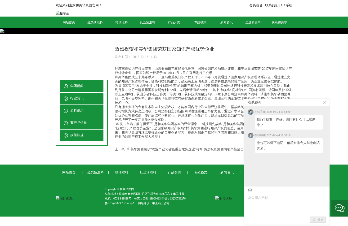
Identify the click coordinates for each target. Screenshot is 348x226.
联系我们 (271, 5)
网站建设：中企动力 (151, 203)
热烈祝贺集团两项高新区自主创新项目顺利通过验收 (242, 149)
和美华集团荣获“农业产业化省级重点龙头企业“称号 (165, 149)
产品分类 (174, 172)
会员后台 (256, 5)
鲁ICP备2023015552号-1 (119, 203)
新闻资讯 (227, 172)
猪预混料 (121, 172)
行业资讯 (76, 98)
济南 (166, 203)
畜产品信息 (78, 123)
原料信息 (76, 110)
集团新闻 (76, 86)
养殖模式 (200, 172)
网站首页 (69, 172)
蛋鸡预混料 (95, 172)
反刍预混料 (148, 172)
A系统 (287, 5)
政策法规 (76, 135)
